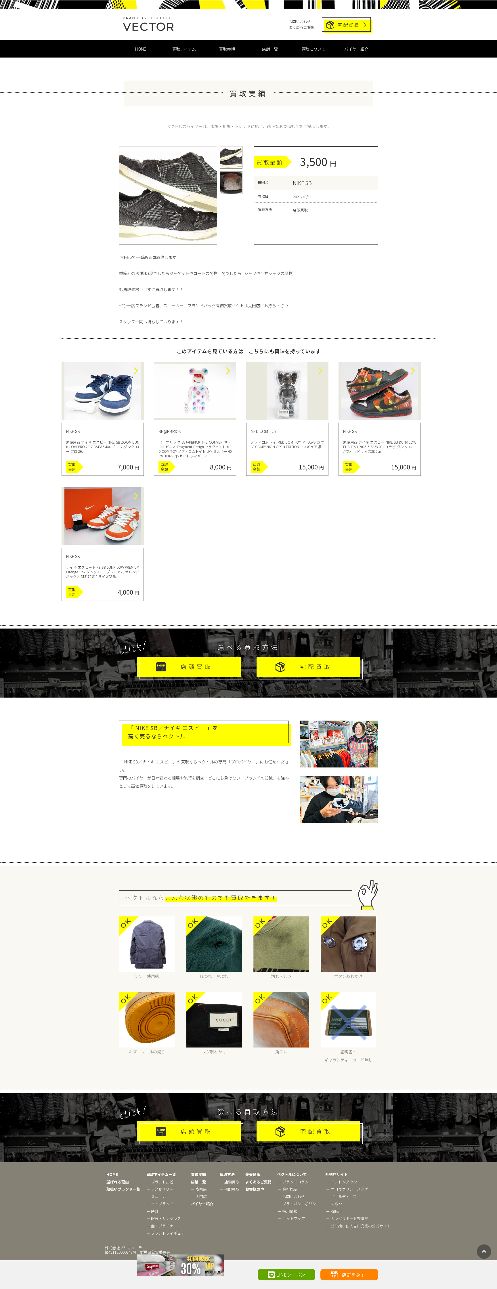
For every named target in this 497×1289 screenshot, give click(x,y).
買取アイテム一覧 (161, 1174)
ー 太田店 (199, 1196)
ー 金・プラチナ (159, 1226)
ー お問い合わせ (291, 1196)
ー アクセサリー (159, 1189)
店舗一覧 (270, 49)
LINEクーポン (290, 1274)
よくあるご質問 (301, 27)
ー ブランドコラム (293, 1182)
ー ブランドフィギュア (165, 1233)
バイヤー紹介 (356, 49)
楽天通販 (252, 1174)
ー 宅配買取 (229, 1189)
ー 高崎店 (199, 1189)
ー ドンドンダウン (341, 1182)
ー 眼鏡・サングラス (163, 1218)
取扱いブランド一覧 (123, 1189)
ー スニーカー (158, 1196)
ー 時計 (152, 1211)
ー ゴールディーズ (341, 1196)
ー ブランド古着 (159, 1182)
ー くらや (334, 1203)
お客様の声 (254, 1189)
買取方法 (227, 1174)
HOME (140, 49)
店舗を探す (353, 1274)
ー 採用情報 (287, 1211)
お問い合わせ (299, 21)
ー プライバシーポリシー (299, 1203)
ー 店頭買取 (229, 1182)
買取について (313, 49)
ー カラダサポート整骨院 (347, 1218)
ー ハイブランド (159, 1203)
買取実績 (227, 49)
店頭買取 (197, 666)
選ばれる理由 (117, 1182)
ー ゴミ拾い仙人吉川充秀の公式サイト (358, 1226)
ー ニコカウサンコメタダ (347, 1189)
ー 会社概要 (287, 1189)
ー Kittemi (334, 1211)
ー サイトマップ (291, 1218)
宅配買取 (348, 24)
